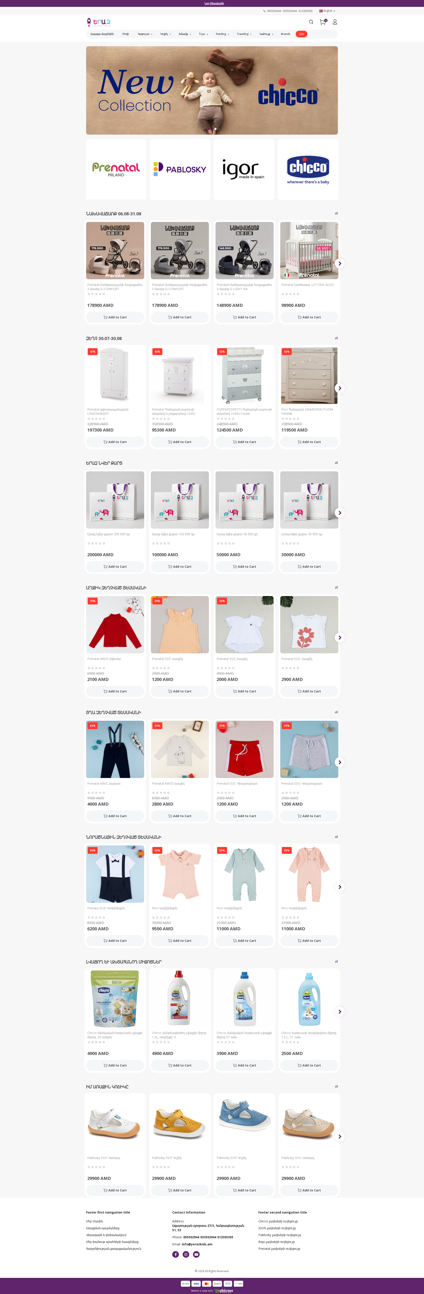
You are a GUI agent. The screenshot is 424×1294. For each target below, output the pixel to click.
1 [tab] (208, 129)
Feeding (221, 34)
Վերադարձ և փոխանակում (106, 1235)
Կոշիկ (164, 34)
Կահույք (264, 34)
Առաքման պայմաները (102, 1228)
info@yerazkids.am (197, 1244)
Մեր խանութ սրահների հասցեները (112, 1242)
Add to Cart (117, 317)
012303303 (225, 1237)
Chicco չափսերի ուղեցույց (278, 1221)
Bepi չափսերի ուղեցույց (276, 1242)
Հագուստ (143, 34)
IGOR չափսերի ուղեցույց (277, 1228)
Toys (202, 34)
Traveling (242, 34)
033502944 (208, 1237)
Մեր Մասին (94, 1221)
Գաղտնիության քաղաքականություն (113, 1248)
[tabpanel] (212, 93)
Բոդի (126, 34)
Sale (301, 34)
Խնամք (183, 34)
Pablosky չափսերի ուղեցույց (279, 1235)
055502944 (191, 1237)
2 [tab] (215, 129)
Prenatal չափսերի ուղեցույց (279, 1248)
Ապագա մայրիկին (102, 34)
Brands (285, 34)
